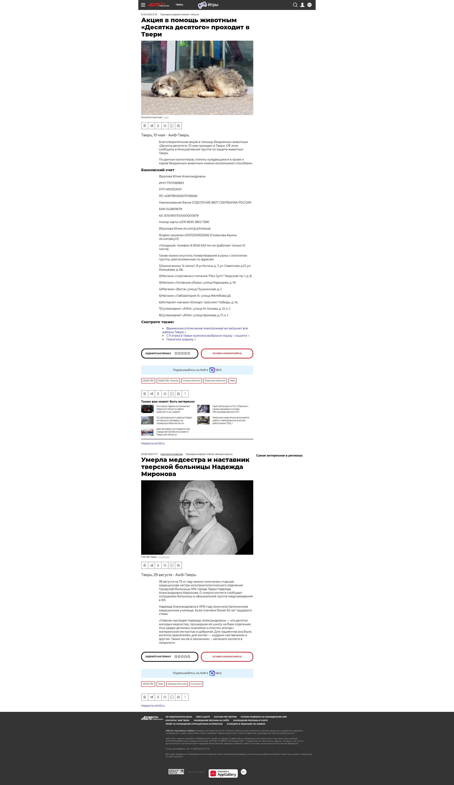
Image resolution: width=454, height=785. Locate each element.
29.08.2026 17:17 (149, 454)
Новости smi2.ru (153, 443)
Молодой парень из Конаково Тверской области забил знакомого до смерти (173, 409)
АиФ (166, 117)
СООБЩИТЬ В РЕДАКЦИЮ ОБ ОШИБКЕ (246, 724)
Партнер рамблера (196, 772)
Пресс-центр (203, 717)
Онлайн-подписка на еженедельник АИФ (264, 717)
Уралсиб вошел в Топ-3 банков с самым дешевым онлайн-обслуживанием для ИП (230, 409)
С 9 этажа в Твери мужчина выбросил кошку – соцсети (206, 335)
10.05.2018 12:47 (149, 14)
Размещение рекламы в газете (250, 720)
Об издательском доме (179, 717)
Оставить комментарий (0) (227, 353)
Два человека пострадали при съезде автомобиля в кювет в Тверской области (173, 432)
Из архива (164, 557)
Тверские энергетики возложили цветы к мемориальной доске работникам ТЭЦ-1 (230, 420)
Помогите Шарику (180, 339)
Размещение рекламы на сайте (211, 720)
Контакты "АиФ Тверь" (178, 720)
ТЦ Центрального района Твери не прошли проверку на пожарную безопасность (174, 420)
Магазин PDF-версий (225, 717)
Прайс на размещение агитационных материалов (194, 724)
